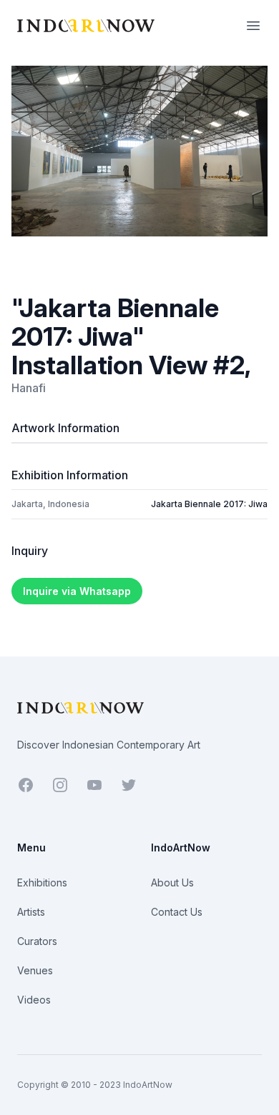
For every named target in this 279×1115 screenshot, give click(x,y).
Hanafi (28, 388)
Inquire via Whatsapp (77, 591)
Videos (34, 1000)
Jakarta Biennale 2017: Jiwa (209, 504)
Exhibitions (42, 882)
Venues (35, 970)
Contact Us (176, 912)
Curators (37, 941)
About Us (172, 882)
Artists (31, 912)
